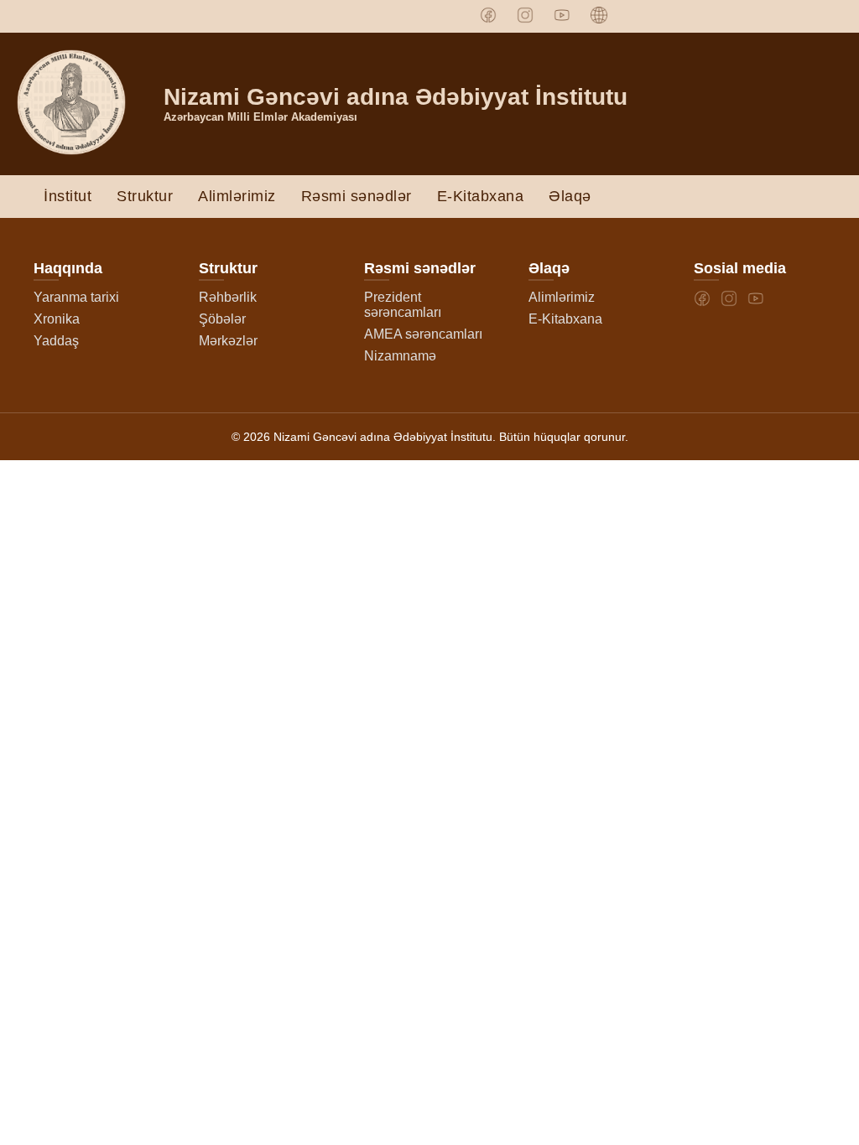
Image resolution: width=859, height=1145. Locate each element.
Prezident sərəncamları (402, 304)
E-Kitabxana (480, 196)
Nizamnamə (400, 356)
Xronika (57, 319)
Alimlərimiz (237, 196)
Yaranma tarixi (76, 297)
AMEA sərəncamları (423, 334)
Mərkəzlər (228, 341)
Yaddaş (56, 341)
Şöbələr (222, 319)
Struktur (145, 196)
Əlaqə (570, 196)
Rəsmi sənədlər (356, 196)
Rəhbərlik (228, 297)
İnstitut (67, 196)
